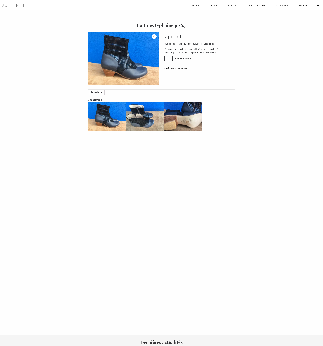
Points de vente (257, 5)
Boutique (233, 5)
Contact (302, 5)
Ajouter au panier (183, 58)
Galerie (213, 5)
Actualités (282, 5)
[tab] (97, 92)
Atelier (195, 5)
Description (96, 92)
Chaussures (181, 68)
